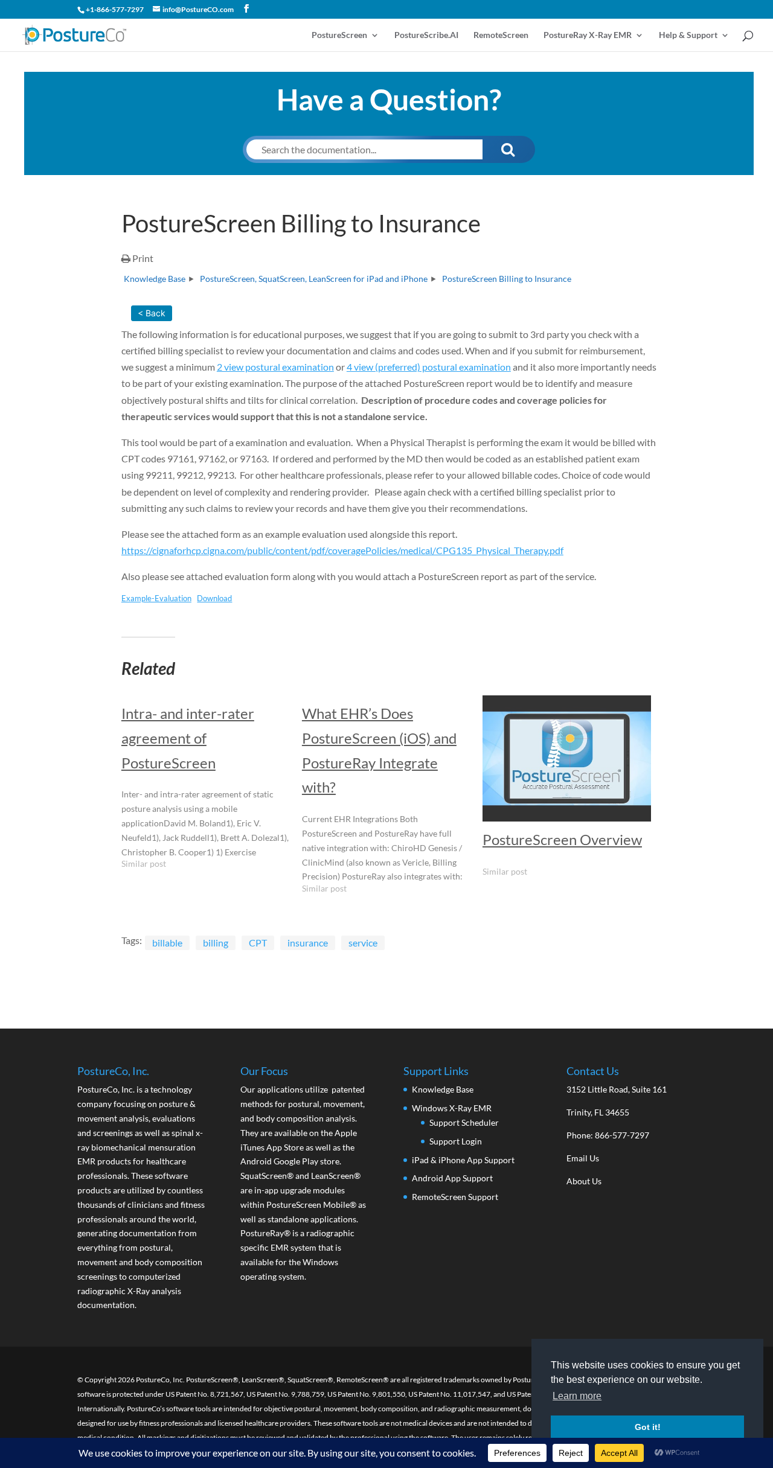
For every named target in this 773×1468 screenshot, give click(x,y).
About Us (583, 1181)
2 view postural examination (275, 366)
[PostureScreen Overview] (567, 758)
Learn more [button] (577, 1396)
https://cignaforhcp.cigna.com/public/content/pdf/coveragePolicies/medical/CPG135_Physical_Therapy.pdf (342, 550)
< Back (151, 313)
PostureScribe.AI (426, 35)
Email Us (582, 1158)
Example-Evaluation (156, 598)
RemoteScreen (500, 35)
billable (167, 942)
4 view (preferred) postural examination (429, 366)
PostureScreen (339, 35)
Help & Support (688, 35)
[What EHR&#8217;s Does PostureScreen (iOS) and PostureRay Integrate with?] (392, 799)
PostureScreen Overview (562, 839)
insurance (307, 942)
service (362, 942)
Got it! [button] (648, 1427)
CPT (258, 942)
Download (214, 598)
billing (215, 942)
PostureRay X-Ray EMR (588, 35)
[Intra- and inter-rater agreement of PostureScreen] (211, 787)
